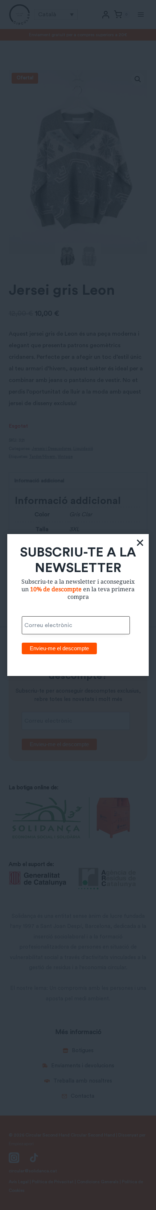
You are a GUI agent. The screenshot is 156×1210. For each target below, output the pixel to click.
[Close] (140, 543)
